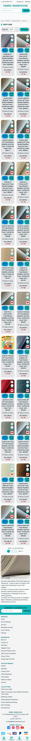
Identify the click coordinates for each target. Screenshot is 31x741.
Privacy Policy (5, 656)
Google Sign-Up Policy (8, 659)
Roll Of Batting (5, 705)
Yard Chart (4, 645)
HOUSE (3, 666)
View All (3, 682)
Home (3, 619)
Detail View (12, 50)
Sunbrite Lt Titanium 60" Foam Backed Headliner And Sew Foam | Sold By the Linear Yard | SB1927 (23, 274)
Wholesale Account (7, 627)
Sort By (5, 29)
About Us (4, 640)
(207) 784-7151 (7, 1)
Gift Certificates (6, 622)
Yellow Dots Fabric (6, 689)
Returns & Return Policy (8, 651)
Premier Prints (5, 671)
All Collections (5, 708)
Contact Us (20, 1)
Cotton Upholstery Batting (9, 702)
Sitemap (27, 1)
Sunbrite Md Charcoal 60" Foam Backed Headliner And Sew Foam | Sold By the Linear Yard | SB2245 (23, 60)
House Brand (5, 677)
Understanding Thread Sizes (9, 699)
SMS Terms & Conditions (8, 653)
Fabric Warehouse (6, 674)
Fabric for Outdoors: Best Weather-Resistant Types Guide (14, 693)
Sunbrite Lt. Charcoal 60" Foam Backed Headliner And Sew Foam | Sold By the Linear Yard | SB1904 (8, 318)
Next (20, 551)
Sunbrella (4, 668)
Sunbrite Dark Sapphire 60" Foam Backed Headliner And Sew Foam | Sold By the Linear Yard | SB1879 (23, 362)
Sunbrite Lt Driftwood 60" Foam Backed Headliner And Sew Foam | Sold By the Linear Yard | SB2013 (23, 188)
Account (3, 624)
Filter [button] (25, 29)
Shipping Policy (5, 648)
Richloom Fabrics (6, 679)
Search (26, 10)
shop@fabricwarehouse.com (16, 721)
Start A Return (5, 630)
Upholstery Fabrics (6, 697)
